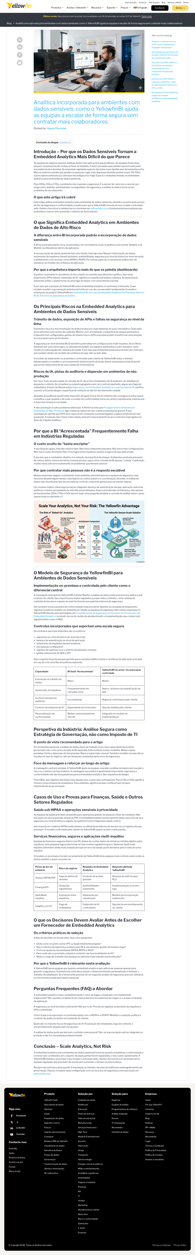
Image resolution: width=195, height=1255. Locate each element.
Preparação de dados (54, 1118)
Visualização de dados (54, 1145)
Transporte (83, 1154)
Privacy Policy (180, 1245)
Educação (82, 1109)
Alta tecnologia (85, 1159)
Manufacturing (85, 1122)
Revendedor (117, 1127)
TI (79, 1196)
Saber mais (146, 16)
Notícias (149, 1122)
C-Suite (81, 1228)
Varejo (81, 1150)
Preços (47, 1127)
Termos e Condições (154, 1145)
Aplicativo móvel (52, 1122)
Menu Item (83, 1214)
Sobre (148, 1100)
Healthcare (83, 1104)
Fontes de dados (51, 1154)
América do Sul (16, 1162)
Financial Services (86, 1113)
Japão (11, 1153)
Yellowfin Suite (51, 1100)
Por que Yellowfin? (153, 1104)
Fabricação (83, 1145)
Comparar (49, 1136)
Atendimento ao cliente (88, 1209)
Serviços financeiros (87, 1127)
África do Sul (14, 1171)
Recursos (149, 1132)
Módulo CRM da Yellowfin (56, 1141)
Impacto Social (152, 1113)
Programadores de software (124, 1109)
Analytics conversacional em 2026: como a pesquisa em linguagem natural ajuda (164, 44)
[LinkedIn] (22, 47)
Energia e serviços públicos (90, 1164)
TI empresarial (118, 1122)
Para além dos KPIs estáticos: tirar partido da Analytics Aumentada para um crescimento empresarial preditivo (164, 68)
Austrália (13, 1148)
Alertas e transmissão (54, 1168)
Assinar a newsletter (154, 1159)
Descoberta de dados (54, 1104)
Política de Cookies (154, 1154)
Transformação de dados (55, 1164)
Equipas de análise (120, 1104)
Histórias (48, 1109)
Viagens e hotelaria (86, 1182)
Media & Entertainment (88, 1136)
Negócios (116, 1100)
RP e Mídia (150, 1127)
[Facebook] (22, 55)
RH (79, 1191)
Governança (50, 1159)
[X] (26, 1122)
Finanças (82, 1186)
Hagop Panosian (57, 128)
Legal (147, 1141)
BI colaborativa (51, 1173)
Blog (9, 23)
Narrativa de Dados (53, 1150)
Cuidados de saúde (86, 1100)
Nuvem (115, 1118)
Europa (12, 1166)
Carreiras (149, 1109)
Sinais (47, 1113)
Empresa (82, 1232)
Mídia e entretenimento (88, 1168)
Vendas (81, 1200)
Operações (83, 1223)
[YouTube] (26, 1135)
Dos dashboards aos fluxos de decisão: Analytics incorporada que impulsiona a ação (165, 55)
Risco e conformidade (88, 1218)
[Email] (22, 63)
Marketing (82, 1205)
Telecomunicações (86, 1118)
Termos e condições (161, 1245)
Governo (82, 1141)
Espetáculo (65, 143)
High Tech (82, 1132)
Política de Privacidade (155, 1150)
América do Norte (17, 1157)
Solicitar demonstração (55, 1132)
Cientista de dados (120, 1132)
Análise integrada (119, 1113)
